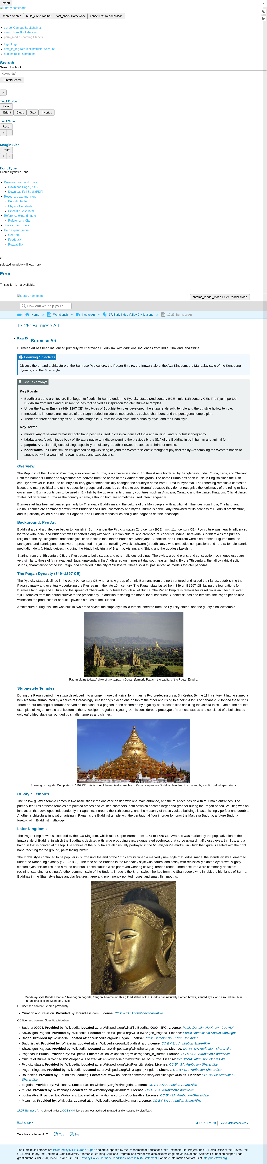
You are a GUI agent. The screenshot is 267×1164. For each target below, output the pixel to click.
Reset (6, 106)
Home (35, 314)
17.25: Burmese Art (28, 1110)
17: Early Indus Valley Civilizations (131, 314)
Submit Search (12, 80)
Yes (61, 1134)
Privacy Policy (90, 1158)
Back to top (24, 1122)
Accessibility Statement (142, 1158)
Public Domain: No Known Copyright (209, 1027)
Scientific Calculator (21, 210)
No (77, 1134)
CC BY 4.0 (68, 1110)
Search (23, 306)
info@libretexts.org (214, 1158)
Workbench (60, 314)
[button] (14, 239)
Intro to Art (88, 314)
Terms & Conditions (113, 1158)
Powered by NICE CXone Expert (74, 1149)
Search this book (11, 67)
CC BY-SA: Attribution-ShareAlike (138, 1013)
